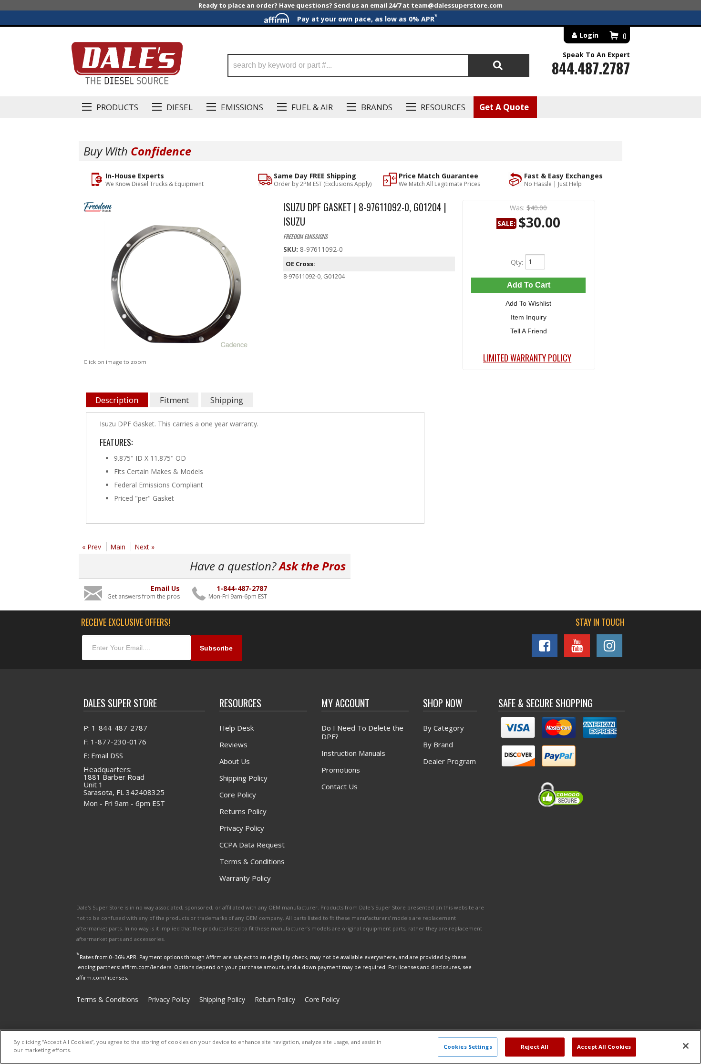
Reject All (534, 1047)
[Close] (685, 1045)
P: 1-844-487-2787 (115, 728)
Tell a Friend (528, 331)
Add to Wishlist (528, 303)
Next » (144, 546)
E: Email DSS (103, 755)
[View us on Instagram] (609, 645)
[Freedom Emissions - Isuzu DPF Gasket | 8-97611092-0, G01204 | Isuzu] (176, 209)
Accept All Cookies (604, 1047)
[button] (378, 65)
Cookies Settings (467, 1047)
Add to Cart (528, 285)
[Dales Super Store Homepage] (127, 65)
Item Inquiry (528, 317)
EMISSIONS (242, 107)
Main (117, 546)
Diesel (179, 107)
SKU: (291, 249)
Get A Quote (504, 107)
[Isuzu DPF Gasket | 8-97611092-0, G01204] (176, 287)
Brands (376, 107)
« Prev (91, 546)
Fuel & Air (312, 107)
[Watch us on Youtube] (577, 645)
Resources (443, 107)
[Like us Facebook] (544, 645)
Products (117, 107)
